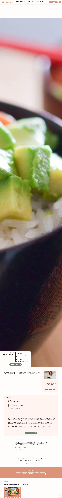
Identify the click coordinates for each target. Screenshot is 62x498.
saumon (42, 473)
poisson (31, 473)
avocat (24, 473)
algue (18, 473)
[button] (22, 1)
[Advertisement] (31, 11)
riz (37, 473)
